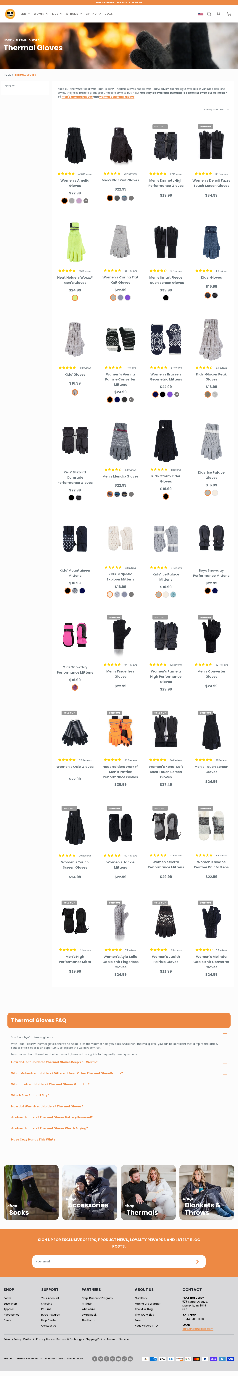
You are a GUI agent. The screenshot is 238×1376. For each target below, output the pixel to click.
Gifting (91, 14)
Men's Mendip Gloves (120, 476)
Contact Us (48, 1325)
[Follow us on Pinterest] (112, 1359)
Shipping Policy (95, 1339)
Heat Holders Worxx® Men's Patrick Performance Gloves (120, 771)
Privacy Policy (12, 1339)
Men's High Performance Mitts (75, 959)
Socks (7, 1298)
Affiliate (87, 1304)
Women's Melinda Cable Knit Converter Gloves (211, 961)
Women (39, 14)
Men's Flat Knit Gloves (120, 180)
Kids (55, 14)
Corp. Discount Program (97, 1298)
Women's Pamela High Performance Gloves (165, 676)
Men (23, 14)
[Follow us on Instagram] (106, 1359)
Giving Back (89, 1315)
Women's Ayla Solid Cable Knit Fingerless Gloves (120, 961)
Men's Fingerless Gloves (120, 674)
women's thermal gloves (116, 97)
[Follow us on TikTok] (124, 1359)
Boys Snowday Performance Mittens (211, 573)
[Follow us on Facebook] (94, 1359)
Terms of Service (118, 1339)
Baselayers (10, 1304)
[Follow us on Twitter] (100, 1359)
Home (8, 40)
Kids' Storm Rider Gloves (165, 479)
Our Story (141, 1298)
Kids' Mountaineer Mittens (75, 573)
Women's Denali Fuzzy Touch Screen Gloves (211, 183)
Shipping (46, 1304)
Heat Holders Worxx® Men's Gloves (75, 280)
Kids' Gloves (211, 277)
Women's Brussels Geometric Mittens (166, 377)
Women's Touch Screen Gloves (75, 865)
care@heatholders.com (197, 1329)
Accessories (11, 1315)
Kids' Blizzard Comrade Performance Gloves (75, 477)
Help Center (49, 1320)
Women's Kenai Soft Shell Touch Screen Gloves (166, 771)
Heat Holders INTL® (146, 1325)
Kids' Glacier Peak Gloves (211, 377)
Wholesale (88, 1309)
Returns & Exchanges (70, 1339)
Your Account (50, 1298)
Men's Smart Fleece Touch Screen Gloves (166, 280)
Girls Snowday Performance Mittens (75, 670)
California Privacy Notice (39, 1339)
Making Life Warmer (147, 1304)
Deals (108, 14)
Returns (46, 1309)
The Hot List (89, 1320)
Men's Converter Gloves (211, 674)
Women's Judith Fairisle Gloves (166, 959)
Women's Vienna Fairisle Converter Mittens (120, 379)
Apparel (9, 1309)
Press (138, 1320)
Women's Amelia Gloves (74, 183)
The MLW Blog (144, 1309)
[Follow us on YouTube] (118, 1359)
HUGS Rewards (50, 1315)
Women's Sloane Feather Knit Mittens (211, 865)
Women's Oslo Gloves (75, 766)
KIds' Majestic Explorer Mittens (120, 577)
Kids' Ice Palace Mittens (166, 577)
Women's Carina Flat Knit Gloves (120, 280)
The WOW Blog (144, 1315)
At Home (72, 14)
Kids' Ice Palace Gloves (211, 475)
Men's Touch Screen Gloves (211, 769)
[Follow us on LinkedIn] (130, 1359)
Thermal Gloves (25, 74)
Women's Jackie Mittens (120, 865)
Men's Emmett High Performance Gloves (166, 183)
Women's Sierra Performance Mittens (166, 865)
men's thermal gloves (77, 97)
